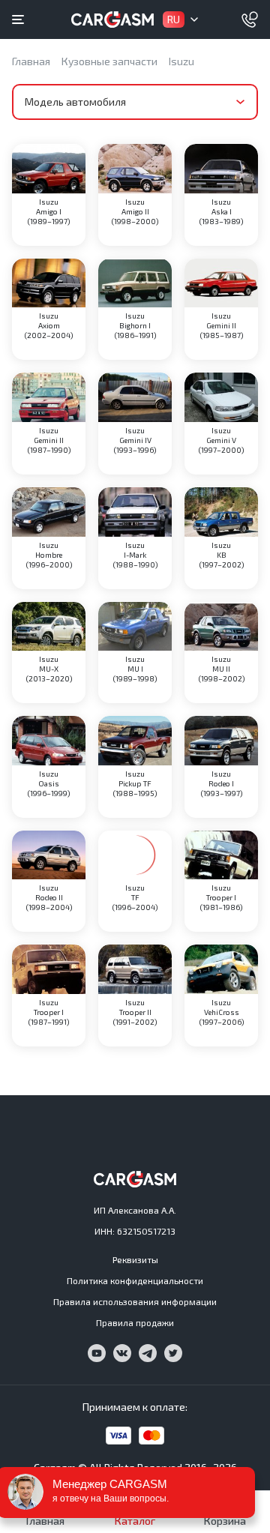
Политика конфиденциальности (135, 1280)
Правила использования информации (135, 1301)
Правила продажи (135, 1322)
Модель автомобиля (75, 101)
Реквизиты (135, 1259)
